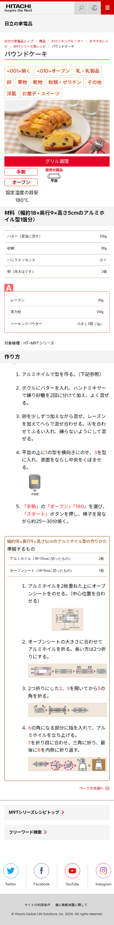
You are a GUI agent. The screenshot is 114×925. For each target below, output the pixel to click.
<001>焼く (19, 71)
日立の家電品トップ (18, 41)
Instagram (103, 884)
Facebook (41, 884)
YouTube (72, 884)
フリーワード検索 (25, 832)
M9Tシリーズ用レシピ (29, 46)
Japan (94, 8)
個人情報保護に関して (71, 905)
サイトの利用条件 (37, 905)
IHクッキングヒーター (67, 41)
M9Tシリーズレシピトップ (34, 812)
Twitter (10, 884)
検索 (81, 8)
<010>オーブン (53, 71)
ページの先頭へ (91, 788)
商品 (42, 41)
